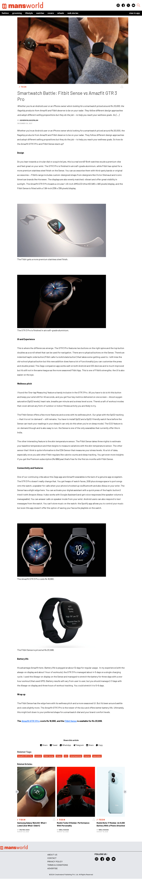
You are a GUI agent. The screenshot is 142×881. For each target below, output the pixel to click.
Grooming (17, 13)
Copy (100, 745)
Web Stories (72, 13)
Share (45, 745)
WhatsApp (66, 745)
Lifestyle (29, 13)
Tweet (54, 745)
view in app (134, 13)
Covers (51, 13)
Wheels (60, 13)
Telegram (80, 745)
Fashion (5, 13)
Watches (40, 13)
